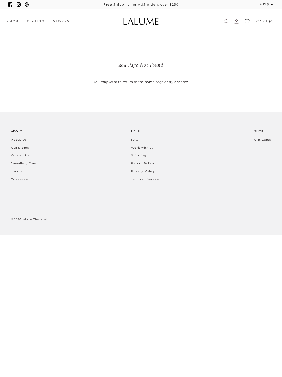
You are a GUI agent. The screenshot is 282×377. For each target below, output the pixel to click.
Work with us (142, 148)
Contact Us (20, 155)
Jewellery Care (23, 163)
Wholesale (20, 179)
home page (154, 82)
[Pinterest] (27, 4)
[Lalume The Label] (141, 21)
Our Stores (20, 148)
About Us (18, 140)
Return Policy (142, 163)
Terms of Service (145, 179)
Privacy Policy (143, 171)
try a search (178, 82)
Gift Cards (262, 140)
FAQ (134, 140)
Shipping (138, 155)
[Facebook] (10, 4)
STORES (61, 21)
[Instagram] (19, 4)
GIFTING (36, 21)
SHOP (13, 21)
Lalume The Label (34, 219)
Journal (17, 171)
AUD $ (264, 4)
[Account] (236, 21)
